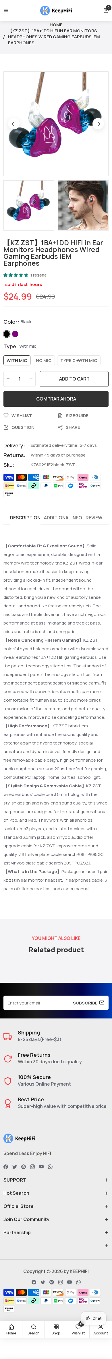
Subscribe (85, 1003)
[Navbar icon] (6, 10)
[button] (106, 10)
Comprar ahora (56, 399)
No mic (44, 360)
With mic (17, 360)
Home (56, 25)
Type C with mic (78, 360)
